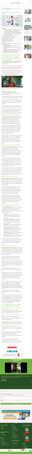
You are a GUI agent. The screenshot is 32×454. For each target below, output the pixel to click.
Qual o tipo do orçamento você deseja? (6, 393)
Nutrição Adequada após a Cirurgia (8, 39)
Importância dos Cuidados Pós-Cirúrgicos (9, 36)
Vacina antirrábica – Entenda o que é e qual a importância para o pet (27, 33)
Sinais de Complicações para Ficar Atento (9, 40)
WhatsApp (1, 400)
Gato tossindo (27, 15)
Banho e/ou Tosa (10, 395)
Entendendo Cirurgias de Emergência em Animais (9, 35)
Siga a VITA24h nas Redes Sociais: (10, 355)
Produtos (15, 395)
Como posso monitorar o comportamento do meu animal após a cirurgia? (12, 48)
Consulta (2, 395)
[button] (8, 351)
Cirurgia (6, 395)
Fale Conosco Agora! (12, 344)
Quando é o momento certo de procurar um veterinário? (11, 51)
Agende (1, 438)
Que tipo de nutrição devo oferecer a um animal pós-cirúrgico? (12, 49)
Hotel (19, 395)
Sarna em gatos (27, 23)
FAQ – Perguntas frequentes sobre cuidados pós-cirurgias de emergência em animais (11, 44)
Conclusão (4, 42)
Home (3, 8)
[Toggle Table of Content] (21, 28)
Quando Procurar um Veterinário (7, 41)
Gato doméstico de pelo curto (28, 51)
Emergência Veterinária (8, 8)
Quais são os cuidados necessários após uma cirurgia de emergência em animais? (11, 46)
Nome (1, 396)
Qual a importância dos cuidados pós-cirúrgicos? (10, 52)
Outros (22, 395)
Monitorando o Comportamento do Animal (9, 38)
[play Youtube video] (12, 76)
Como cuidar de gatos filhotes (27, 42)
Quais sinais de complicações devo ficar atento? (10, 50)
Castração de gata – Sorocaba (28, 60)
